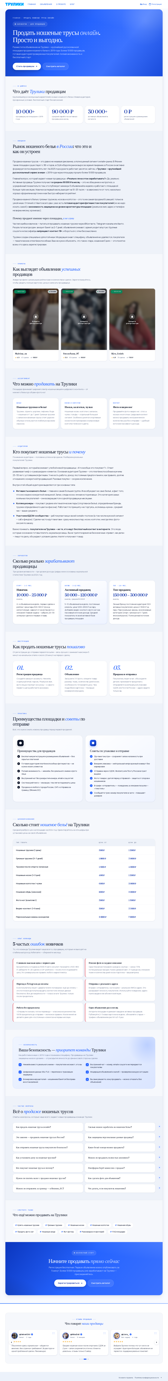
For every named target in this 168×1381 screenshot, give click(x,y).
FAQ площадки (118, 1232)
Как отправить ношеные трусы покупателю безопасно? (42, 1147)
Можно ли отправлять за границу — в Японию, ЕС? (40, 1188)
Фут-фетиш (69, 1232)
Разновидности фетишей (93, 1232)
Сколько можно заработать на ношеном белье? (110, 1127)
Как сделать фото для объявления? (104, 1178)
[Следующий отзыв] (156, 1342)
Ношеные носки (77, 1225)
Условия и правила (126, 1378)
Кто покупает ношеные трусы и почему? (35, 1167)
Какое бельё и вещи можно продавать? (106, 1147)
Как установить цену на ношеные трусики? (36, 1157)
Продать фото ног (25, 1232)
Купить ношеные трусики (28, 1225)
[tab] (79, 1359)
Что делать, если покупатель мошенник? (107, 1188)
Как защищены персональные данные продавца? (110, 1137)
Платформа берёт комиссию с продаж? (106, 1167)
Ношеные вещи (48, 1232)
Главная (16, 18)
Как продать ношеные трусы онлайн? (33, 1127)
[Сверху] (161, 1378)
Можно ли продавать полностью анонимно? (108, 1157)
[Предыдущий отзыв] (11, 1342)
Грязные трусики (55, 1225)
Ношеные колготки (100, 1225)
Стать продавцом (25, 66)
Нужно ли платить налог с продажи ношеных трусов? (41, 1178)
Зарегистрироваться (68, 1283)
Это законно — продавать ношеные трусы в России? (40, 1137)
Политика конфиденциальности (147, 1378)
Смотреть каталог (55, 66)
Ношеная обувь (124, 1225)
